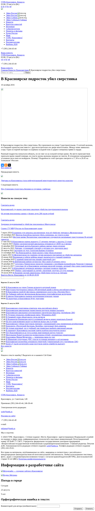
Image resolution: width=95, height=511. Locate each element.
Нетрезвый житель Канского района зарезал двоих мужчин (40, 246)
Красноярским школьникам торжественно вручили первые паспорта (35, 310)
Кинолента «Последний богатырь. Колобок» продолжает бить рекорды (36, 326)
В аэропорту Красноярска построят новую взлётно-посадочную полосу (36, 330)
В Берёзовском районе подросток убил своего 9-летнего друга (39, 262)
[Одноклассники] (5, 165)
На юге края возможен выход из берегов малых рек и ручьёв (31, 321)
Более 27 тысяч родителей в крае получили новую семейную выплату (35, 344)
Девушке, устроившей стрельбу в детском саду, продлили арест (41, 248)
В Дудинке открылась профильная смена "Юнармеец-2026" (31, 315)
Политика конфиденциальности (32, 459)
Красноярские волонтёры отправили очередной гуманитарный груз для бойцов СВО (42, 342)
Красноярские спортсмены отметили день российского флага (32, 308)
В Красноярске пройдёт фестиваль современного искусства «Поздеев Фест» (38, 292)
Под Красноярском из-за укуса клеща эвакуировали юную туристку (34, 333)
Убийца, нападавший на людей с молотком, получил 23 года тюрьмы (44, 270)
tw (8, 6)
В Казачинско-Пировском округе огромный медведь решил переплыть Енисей (39, 319)
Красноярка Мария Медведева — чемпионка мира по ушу (30, 337)
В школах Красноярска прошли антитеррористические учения (32, 296)
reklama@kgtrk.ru (8, 428)
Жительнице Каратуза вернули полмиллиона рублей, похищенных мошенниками (40, 335)
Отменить (89, 509)
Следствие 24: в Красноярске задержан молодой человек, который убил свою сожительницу (54, 266)
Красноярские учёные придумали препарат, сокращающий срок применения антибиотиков (44, 324)
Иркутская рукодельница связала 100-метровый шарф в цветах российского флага (40, 290)
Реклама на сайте (8, 416)
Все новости (6, 346)
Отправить (78, 509)
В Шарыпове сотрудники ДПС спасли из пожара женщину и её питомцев (37, 339)
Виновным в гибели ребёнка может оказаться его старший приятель (42, 257)
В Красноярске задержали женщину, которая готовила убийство (39, 268)
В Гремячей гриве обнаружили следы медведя (25, 317)
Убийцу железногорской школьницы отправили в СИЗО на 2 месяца (42, 244)
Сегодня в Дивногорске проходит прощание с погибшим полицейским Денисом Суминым (53, 264)
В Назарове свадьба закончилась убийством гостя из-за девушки (40, 273)
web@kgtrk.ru (6, 412)
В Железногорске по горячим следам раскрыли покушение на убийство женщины (47, 255)
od (10, 6)
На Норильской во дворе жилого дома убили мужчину (39, 253)
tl (1, 6)
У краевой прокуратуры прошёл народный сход (35, 259)
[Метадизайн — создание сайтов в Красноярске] (22, 471)
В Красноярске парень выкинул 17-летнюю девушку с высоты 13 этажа (41, 242)
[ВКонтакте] (2, 165)
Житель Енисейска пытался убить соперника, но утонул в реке (42, 235)
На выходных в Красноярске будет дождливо (25, 298)
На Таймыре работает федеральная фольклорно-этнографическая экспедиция (38, 294)
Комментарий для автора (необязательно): (18, 506)
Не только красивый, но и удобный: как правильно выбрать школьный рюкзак (39, 328)
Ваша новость (7, 53)
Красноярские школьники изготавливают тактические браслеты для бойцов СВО (40, 313)
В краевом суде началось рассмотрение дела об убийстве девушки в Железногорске (47, 233)
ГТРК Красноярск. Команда (12, 2)
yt (5, 6)
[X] (9, 165)
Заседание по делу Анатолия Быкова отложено (34, 250)
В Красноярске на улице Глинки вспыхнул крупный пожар (31, 287)
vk (3, 6)
